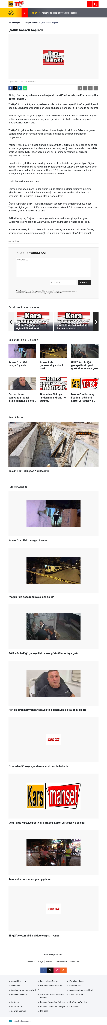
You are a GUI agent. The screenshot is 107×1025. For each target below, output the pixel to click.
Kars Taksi (74, 1006)
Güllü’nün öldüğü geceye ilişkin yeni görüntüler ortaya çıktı (58, 13)
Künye (40, 962)
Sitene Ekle (74, 962)
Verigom (15, 1002)
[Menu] (89, 4)
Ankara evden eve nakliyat (81, 990)
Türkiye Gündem (30, 23)
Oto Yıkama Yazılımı (78, 1002)
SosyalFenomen (18, 1011)
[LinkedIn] (20, 88)
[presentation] (18, 12)
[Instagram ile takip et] (57, 970)
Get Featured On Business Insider (52, 996)
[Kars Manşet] (16, 4)
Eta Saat (44, 1011)
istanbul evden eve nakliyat (23, 990)
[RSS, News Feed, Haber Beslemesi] (63, 970)
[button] (85, 88)
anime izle (15, 985)
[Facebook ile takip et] (43, 970)
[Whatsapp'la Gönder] (25, 88)
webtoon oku (75, 985)
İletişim (49, 962)
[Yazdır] (80, 88)
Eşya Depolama (76, 981)
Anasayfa (16, 23)
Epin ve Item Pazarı (49, 981)
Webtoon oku (17, 1006)
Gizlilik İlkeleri (61, 962)
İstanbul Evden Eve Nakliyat (52, 1002)
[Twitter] (15, 88)
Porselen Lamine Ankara (51, 985)
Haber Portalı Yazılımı (22, 1021)
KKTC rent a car (76, 994)
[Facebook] (10, 88)
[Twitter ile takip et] (50, 970)
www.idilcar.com (18, 981)
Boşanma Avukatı (19, 994)
